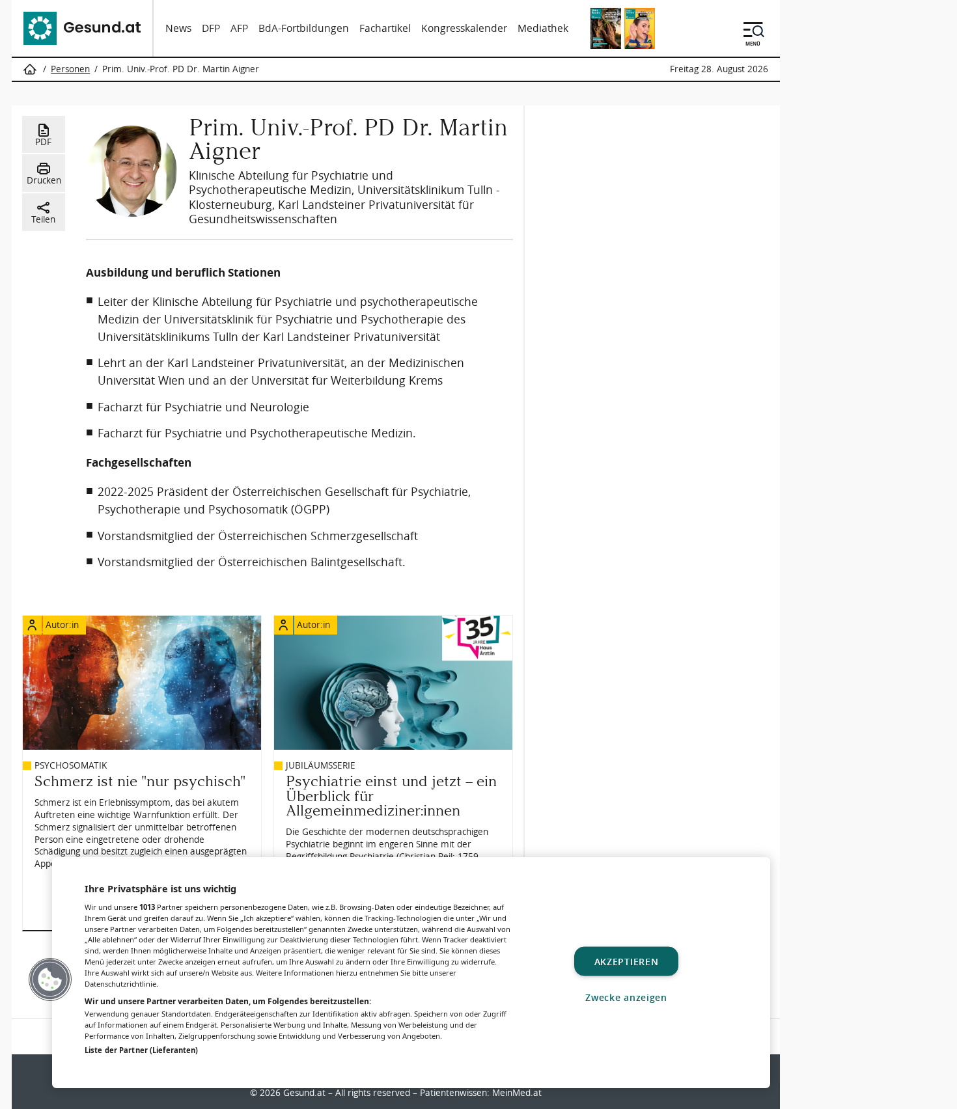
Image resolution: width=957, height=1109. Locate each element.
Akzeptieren (626, 961)
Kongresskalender (464, 28)
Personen (70, 69)
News (178, 28)
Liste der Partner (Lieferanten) (141, 1050)
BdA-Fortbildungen (303, 28)
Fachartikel (385, 28)
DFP (211, 28)
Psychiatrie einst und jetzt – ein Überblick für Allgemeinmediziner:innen (391, 796)
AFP (239, 28)
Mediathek (543, 28)
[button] (50, 979)
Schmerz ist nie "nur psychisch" (140, 781)
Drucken (44, 180)
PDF (43, 142)
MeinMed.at (517, 1093)
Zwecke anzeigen (626, 997)
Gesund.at (304, 1093)
